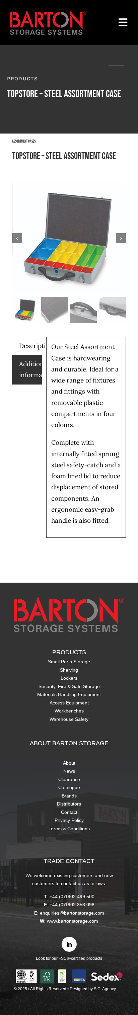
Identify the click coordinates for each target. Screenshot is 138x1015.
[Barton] (48, 13)
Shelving (69, 670)
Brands (69, 795)
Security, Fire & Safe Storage (69, 686)
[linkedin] (69, 944)
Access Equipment (69, 702)
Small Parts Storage (69, 661)
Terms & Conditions (69, 828)
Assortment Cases (24, 141)
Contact (69, 812)
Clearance (69, 779)
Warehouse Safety (69, 719)
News (69, 771)
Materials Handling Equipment (69, 694)
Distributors (69, 804)
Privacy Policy (69, 820)
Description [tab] (30, 346)
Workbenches (69, 710)
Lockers (69, 678)
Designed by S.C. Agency (93, 989)
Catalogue (69, 787)
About (69, 763)
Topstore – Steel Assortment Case (64, 156)
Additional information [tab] (30, 369)
